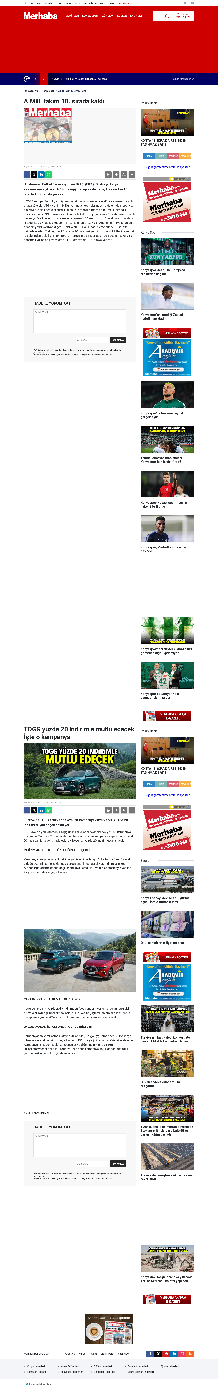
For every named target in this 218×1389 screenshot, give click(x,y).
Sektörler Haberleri (104, 1371)
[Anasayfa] (25, 3)
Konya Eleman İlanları (93, 3)
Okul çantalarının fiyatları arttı (81, 78)
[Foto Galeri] (192, 3)
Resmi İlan (71, 15)
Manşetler (48, 3)
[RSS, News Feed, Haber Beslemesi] (190, 1354)
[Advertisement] (109, 49)
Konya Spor (90, 15)
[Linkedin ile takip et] (174, 1354)
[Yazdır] (108, 174)
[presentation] (35, 79)
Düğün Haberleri (103, 1366)
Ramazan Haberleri (37, 1371)
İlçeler (121, 15)
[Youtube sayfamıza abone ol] (166, 1354)
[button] (116, 174)
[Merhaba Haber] (40, 15)
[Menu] (158, 16)
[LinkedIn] (41, 174)
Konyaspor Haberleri (71, 1371)
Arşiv (77, 3)
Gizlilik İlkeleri (107, 1353)
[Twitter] (34, 174)
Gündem (107, 15)
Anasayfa (33, 91)
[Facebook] (27, 174)
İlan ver (110, 3)
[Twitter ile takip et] (158, 1354)
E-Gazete (35, 3)
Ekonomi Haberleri (137, 1366)
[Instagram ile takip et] (182, 1354)
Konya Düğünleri (69, 1366)
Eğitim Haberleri (170, 1366)
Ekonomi (136, 15)
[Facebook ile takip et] (150, 1354)
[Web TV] (185, 3)
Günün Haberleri (64, 3)
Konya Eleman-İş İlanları (140, 1371)
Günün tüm (183, 78)
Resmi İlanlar (124, 3)
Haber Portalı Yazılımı (40, 1384)
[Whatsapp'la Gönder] (48, 174)
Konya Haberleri (36, 1366)
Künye (82, 1353)
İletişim (93, 1353)
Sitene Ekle (124, 1353)
